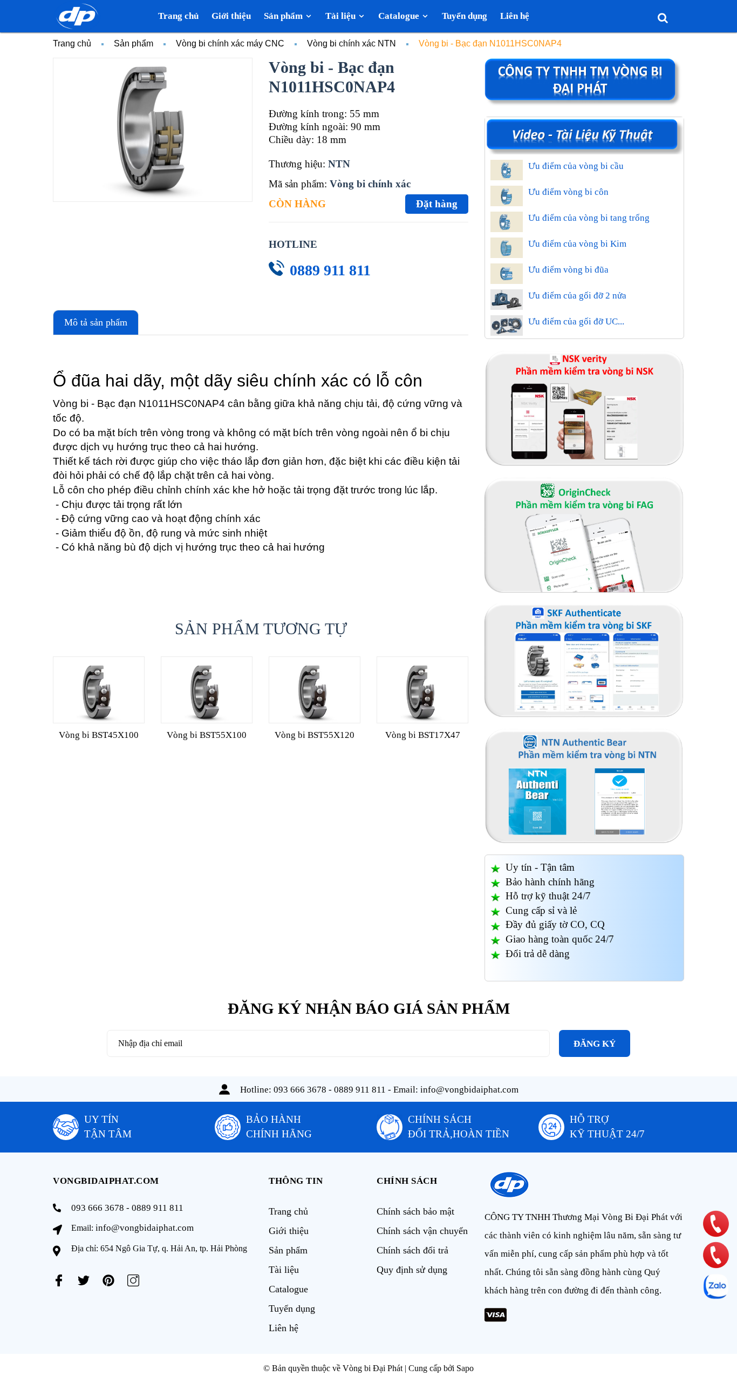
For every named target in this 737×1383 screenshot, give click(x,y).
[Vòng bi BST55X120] (314, 689)
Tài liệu (284, 1269)
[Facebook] (59, 1280)
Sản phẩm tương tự (261, 629)
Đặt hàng (437, 203)
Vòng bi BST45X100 (99, 735)
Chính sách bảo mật (415, 1211)
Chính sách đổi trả (412, 1250)
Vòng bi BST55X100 (207, 735)
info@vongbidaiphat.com (469, 1089)
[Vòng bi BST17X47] (422, 689)
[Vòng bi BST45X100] (98, 689)
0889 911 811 (330, 270)
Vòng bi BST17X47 (422, 735)
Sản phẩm (288, 1250)
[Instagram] (133, 1280)
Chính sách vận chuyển (422, 1230)
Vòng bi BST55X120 (314, 735)
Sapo (465, 1368)
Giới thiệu (289, 1230)
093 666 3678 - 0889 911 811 (330, 1089)
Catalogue (288, 1289)
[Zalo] (716, 1286)
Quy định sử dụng (412, 1269)
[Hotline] (716, 1224)
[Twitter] (84, 1280)
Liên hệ (283, 1328)
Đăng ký (595, 1044)
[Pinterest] (108, 1280)
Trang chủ (288, 1211)
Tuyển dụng (292, 1308)
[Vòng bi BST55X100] (206, 689)
